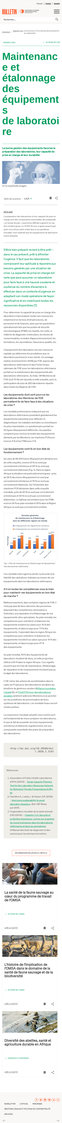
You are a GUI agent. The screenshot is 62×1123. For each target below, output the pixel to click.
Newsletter (9, 1104)
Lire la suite (11, 927)
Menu (56, 11)
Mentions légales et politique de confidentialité (27, 1109)
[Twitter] (41, 1100)
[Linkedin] (54, 1100)
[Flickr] (58, 1100)
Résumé (8, 212)
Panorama (6, 32)
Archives (8, 1114)
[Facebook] (36, 1100)
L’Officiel (24, 1104)
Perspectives (9, 42)
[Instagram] (45, 1100)
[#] (50, 197)
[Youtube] (49, 1100)
